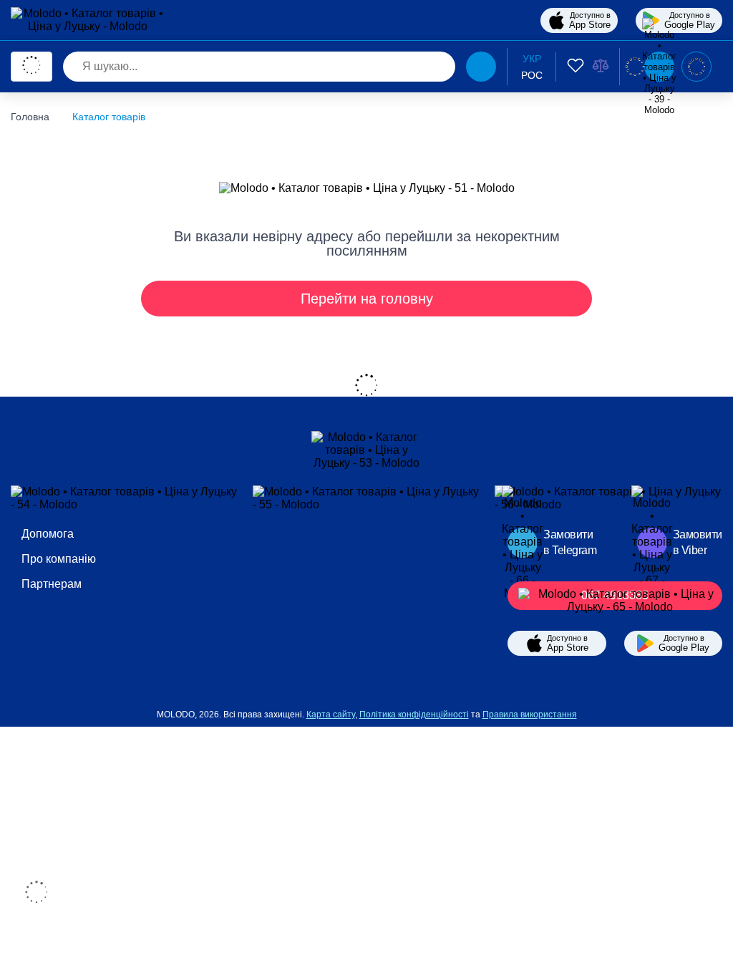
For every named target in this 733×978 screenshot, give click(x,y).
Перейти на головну (367, 298)
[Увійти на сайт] (635, 66)
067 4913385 (615, 595)
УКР (532, 58)
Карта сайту (330, 715)
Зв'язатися (696, 67)
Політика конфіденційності (414, 715)
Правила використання (529, 715)
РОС (532, 75)
